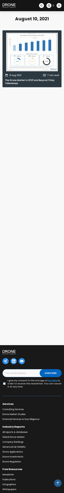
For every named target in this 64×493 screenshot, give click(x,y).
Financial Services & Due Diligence (20, 419)
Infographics (9, 484)
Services (8, 404)
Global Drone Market (13, 437)
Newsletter (8, 474)
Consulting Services (13, 409)
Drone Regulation (11, 461)
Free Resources (12, 469)
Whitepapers (9, 489)
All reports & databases (15, 432)
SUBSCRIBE (51, 373)
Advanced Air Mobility (14, 446)
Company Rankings (12, 441)
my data (52, 380)
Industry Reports (13, 427)
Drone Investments (12, 456)
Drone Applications (12, 451)
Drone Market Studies (14, 414)
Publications (9, 479)
